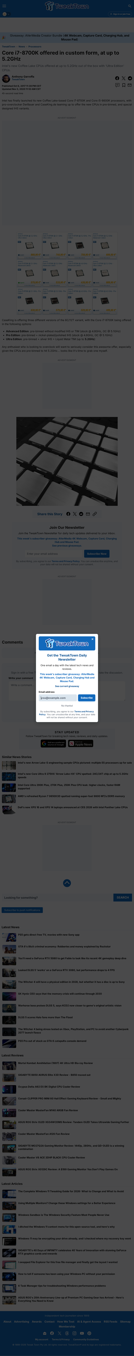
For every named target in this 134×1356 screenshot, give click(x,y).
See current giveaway (67, 686)
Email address (47, 691)
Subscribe (87, 697)
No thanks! (67, 705)
